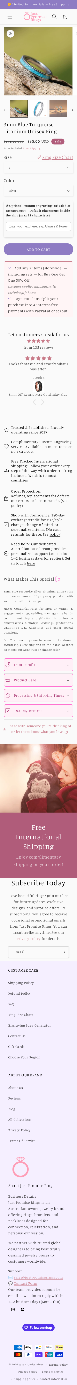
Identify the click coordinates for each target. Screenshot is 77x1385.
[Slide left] (4, 109)
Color (9, 180)
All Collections (20, 1119)
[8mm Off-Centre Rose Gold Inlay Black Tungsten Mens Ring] (38, 386)
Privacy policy (27, 1371)
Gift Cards (16, 1047)
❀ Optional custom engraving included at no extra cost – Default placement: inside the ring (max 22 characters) (38, 210)
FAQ (11, 1004)
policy (16, 505)
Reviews (14, 1098)
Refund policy (58, 1364)
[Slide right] (72, 109)
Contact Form (25, 1283)
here (31, 563)
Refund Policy (19, 993)
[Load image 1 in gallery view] (19, 109)
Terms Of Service (22, 1141)
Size (38, 157)
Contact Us (17, 1036)
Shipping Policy (21, 983)
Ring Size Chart (20, 1015)
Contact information (54, 1379)
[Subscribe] (63, 952)
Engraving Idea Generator (29, 1025)
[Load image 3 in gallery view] (58, 109)
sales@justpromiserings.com (38, 1277)
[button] (10, 16)
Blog (11, 1109)
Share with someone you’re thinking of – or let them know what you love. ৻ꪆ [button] (39, 729)
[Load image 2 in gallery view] (38, 109)
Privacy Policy (29, 938)
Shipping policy (24, 1379)
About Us (15, 1088)
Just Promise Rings (31, 1364)
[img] (38, 341)
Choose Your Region (24, 1057)
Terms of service (52, 1371)
